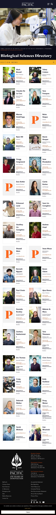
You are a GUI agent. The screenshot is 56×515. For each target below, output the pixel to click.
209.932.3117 (45, 318)
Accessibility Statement (37, 482)
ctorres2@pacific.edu (46, 363)
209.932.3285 (45, 230)
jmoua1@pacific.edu (46, 254)
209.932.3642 (45, 98)
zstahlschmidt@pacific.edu (20, 343)
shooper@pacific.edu (47, 146)
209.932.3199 (19, 318)
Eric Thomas (20, 358)
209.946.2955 (45, 409)
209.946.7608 (19, 211)
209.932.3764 (19, 99)
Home (2, 48)
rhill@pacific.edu (19, 143)
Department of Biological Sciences (12, 50)
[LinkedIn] (37, 502)
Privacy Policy (34, 496)
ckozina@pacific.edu (46, 190)
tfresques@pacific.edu (47, 100)
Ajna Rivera (46, 290)
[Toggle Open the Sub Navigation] (47, 4)
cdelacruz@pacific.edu (20, 101)
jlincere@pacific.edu (46, 211)
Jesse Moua (47, 249)
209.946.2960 (19, 122)
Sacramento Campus (36, 462)
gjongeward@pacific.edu (20, 169)
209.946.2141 (19, 167)
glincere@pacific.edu (20, 236)
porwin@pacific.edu (20, 296)
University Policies (35, 489)
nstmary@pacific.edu (46, 319)
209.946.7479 (19, 77)
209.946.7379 (45, 145)
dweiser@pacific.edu (46, 410)
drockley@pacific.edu (20, 319)
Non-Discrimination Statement (38, 491)
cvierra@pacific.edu (20, 388)
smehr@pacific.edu (20, 256)
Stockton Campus (35, 453)
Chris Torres (46, 358)
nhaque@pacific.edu (46, 122)
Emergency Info (6, 491)
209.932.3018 (45, 167)
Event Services (6, 486)
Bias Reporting (34, 484)
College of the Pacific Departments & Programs (36, 48)
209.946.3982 (45, 295)
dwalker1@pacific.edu (20, 410)
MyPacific (4, 482)
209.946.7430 (45, 434)
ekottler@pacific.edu (20, 187)
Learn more (27, 508)
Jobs (3, 493)
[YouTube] (44, 502)
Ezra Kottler (20, 182)
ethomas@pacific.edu (21, 364)
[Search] (52, 4)
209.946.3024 (19, 387)
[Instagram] (34, 502)
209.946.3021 (19, 342)
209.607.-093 (18, 408)
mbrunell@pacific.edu (21, 78)
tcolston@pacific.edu (46, 78)
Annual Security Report (37, 493)
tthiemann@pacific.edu (47, 342)
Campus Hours (6, 484)
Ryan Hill (19, 137)
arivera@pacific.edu (46, 296)
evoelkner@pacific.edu (47, 387)
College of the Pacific (12, 48)
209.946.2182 (45, 340)
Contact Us (5, 498)
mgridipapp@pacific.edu (20, 124)
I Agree (28, 512)
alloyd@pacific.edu (46, 231)
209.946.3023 (19, 295)
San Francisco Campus (37, 471)
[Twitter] (40, 502)
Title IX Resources (35, 486)
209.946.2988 (19, 235)
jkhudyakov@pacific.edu (47, 169)
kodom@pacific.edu (46, 276)
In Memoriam (5, 489)
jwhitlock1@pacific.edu (20, 433)
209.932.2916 (45, 189)
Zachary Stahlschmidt (21, 334)
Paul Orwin (20, 290)
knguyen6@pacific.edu (20, 277)
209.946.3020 (19, 142)
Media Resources (6, 496)
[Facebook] (32, 502)
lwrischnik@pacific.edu (47, 436)
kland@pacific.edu (20, 212)
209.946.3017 (19, 363)
